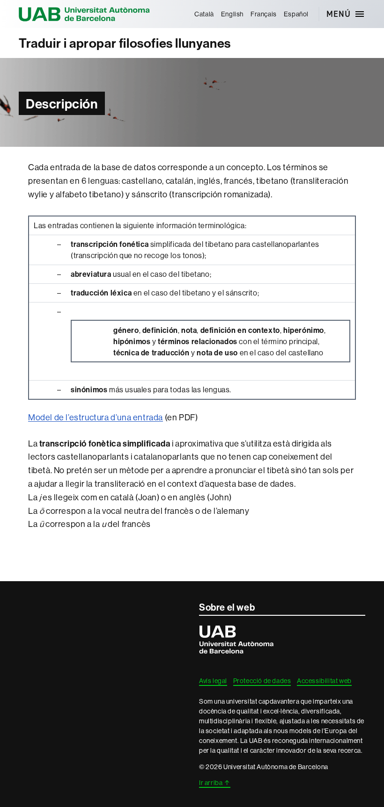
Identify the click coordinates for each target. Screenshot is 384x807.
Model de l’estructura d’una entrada (95, 417)
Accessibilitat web (324, 681)
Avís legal (213, 681)
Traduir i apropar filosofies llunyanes (125, 43)
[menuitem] (204, 14)
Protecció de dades (262, 681)
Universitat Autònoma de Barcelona (84, 14)
